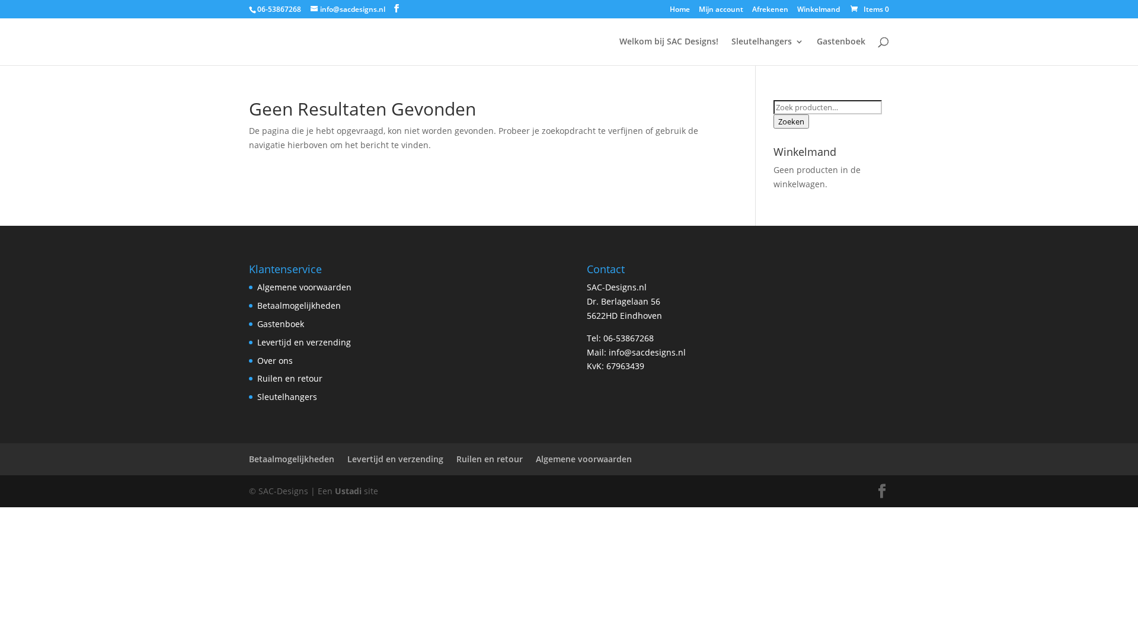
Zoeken (791, 121)
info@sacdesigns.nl (647, 352)
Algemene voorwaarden (304, 287)
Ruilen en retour (289, 378)
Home (680, 10)
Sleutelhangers (761, 42)
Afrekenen (770, 10)
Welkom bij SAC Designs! (668, 42)
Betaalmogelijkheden (299, 305)
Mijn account (721, 10)
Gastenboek (841, 42)
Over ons (275, 360)
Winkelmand (818, 10)
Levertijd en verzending (304, 342)
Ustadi (348, 491)
